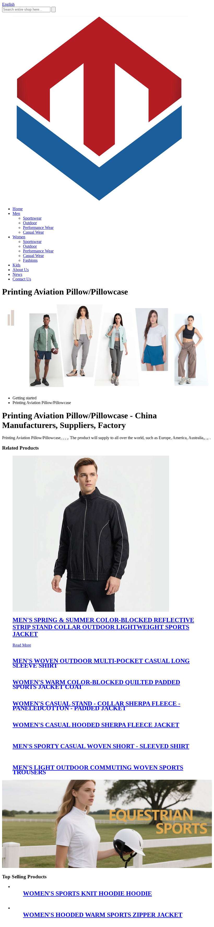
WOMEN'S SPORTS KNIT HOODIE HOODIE (87, 893)
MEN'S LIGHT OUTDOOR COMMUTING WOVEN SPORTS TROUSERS (98, 770)
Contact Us (22, 279)
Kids (16, 265)
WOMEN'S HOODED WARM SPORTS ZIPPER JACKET (102, 914)
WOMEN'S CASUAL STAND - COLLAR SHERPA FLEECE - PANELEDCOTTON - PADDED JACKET (96, 706)
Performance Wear (38, 227)
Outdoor (30, 223)
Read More (22, 645)
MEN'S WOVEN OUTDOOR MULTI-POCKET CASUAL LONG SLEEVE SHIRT (101, 663)
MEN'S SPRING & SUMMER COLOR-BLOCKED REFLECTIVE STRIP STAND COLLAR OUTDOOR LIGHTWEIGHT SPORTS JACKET (103, 627)
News (17, 274)
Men (16, 213)
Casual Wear (33, 232)
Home (18, 209)
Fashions (30, 260)
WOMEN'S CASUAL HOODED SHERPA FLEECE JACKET (96, 724)
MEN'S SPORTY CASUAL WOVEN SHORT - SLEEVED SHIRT (101, 746)
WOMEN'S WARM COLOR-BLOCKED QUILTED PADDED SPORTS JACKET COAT (96, 684)
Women (19, 237)
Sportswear (32, 218)
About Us (21, 269)
